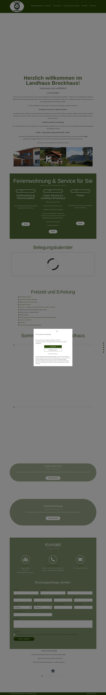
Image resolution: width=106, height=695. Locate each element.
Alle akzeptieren (53, 346)
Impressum (56, 353)
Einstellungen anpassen (53, 350)
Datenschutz (50, 353)
